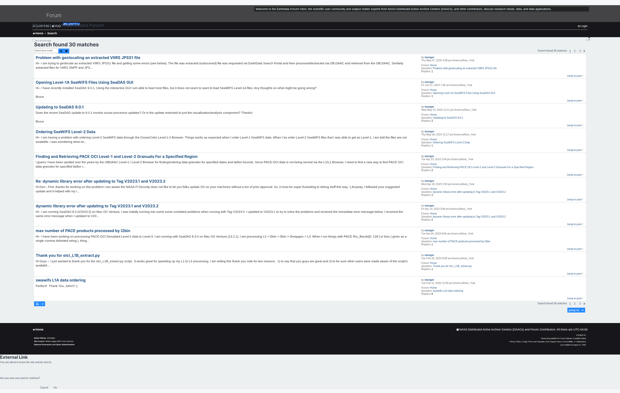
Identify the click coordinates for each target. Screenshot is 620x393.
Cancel (44, 387)
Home (433, 65)
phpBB (553, 338)
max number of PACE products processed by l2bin (461, 241)
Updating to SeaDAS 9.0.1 (448, 117)
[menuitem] (505, 329)
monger (429, 57)
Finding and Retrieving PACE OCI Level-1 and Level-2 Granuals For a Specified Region (483, 167)
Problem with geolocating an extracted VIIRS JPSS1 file (465, 68)
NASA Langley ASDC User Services (59, 341)
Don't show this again (43, 41)
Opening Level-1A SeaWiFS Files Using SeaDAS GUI (464, 93)
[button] (574, 51)
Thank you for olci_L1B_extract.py (452, 266)
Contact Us (581, 335)
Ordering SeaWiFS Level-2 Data (451, 142)
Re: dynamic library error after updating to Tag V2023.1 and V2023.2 (100, 181)
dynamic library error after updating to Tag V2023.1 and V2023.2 (469, 192)
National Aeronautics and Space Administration (54, 344)
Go (55, 387)
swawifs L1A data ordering (448, 290)
